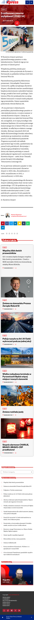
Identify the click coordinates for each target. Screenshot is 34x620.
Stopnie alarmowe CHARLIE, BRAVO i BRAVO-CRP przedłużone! (16, 447)
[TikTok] (8, 610)
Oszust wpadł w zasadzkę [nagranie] (13, 535)
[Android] (19, 610)
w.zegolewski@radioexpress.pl (18, 216)
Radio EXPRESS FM (13, 594)
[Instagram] (11, 610)
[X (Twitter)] (4, 610)
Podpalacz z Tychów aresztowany (12, 490)
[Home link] (9, 2)
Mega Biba (6, 580)
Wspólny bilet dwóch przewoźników (12, 251)
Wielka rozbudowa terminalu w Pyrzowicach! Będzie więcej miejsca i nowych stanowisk (17, 376)
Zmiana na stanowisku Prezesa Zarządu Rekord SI (17, 304)
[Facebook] (15, 610)
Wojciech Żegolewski (16, 214)
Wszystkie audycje (7, 576)
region (4, 9)
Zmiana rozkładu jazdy (13, 412)
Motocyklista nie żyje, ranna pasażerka (14, 539)
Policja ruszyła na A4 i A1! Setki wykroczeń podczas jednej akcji (17, 339)
